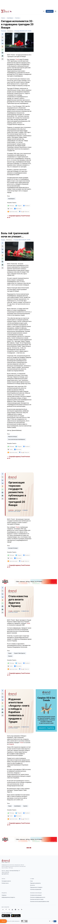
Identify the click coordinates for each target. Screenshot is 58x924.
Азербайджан (11, 198)
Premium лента (5, 883)
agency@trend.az (5, 873)
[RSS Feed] (21, 909)
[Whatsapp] (3, 909)
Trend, (17, 59)
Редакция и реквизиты (35, 883)
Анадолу (11, 744)
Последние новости (6, 881)
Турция (9, 653)
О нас (31, 881)
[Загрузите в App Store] (6, 915)
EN (49, 921)
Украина (10, 656)
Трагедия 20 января (13, 548)
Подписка (4, 895)
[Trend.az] (6, 11)
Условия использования (36, 895)
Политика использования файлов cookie (39, 901)
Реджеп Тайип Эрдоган (19, 653)
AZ (52, 921)
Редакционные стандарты (36, 887)
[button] (2, 34)
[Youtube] (12, 909)
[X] (9, 909)
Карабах (25, 806)
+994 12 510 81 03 (5, 872)
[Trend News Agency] (6, 861)
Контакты (32, 885)
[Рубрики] (55, 11)
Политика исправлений (35, 889)
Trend (17, 527)
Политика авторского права (36, 899)
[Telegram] (15, 909)
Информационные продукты (8, 897)
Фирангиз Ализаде (12, 436)
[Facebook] (6, 909)
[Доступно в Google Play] (16, 915)
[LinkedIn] (18, 909)
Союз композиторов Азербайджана (16, 439)
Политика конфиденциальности (37, 897)
